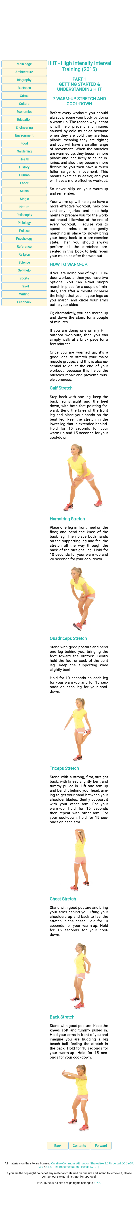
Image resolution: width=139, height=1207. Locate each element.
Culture (24, 104)
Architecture (24, 72)
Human (24, 175)
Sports (24, 278)
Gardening (24, 151)
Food (24, 143)
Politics (24, 231)
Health (24, 159)
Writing (24, 294)
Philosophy (24, 215)
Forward (101, 1145)
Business (24, 88)
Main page (24, 64)
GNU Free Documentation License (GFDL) (72, 1167)
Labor (24, 183)
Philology (24, 223)
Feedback (24, 302)
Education (24, 119)
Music (24, 191)
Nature (24, 207)
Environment (24, 135)
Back (57, 1145)
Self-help (24, 270)
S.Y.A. (97, 1183)
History (24, 167)
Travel (24, 286)
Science (24, 262)
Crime (24, 96)
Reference (24, 246)
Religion (24, 254)
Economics (24, 111)
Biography (24, 80)
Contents (79, 1145)
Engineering (24, 127)
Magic (24, 199)
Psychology (24, 238)
